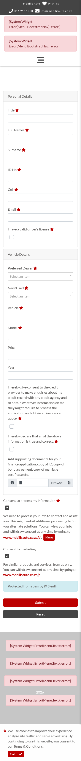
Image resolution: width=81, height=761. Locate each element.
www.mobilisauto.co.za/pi (22, 537)
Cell (11, 189)
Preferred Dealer (20, 268)
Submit (40, 602)
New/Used (16, 288)
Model (13, 328)
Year (11, 367)
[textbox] (40, 276)
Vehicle (13, 308)
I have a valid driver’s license (29, 229)
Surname (15, 150)
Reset (40, 614)
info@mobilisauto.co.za (56, 11)
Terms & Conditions (28, 746)
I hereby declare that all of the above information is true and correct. (34, 438)
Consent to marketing (19, 549)
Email (12, 209)
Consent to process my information (29, 500)
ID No (12, 170)
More (49, 537)
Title (11, 110)
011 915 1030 (23, 11)
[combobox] (40, 276)
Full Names (16, 130)
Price (11, 347)
